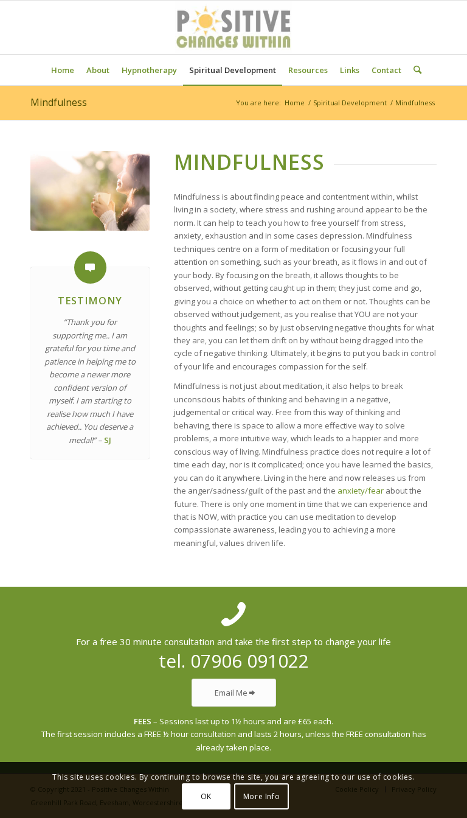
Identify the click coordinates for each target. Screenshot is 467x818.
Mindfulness (58, 102)
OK (206, 796)
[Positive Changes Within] (233, 27)
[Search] (414, 70)
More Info (261, 796)
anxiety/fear (360, 490)
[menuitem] (62, 70)
